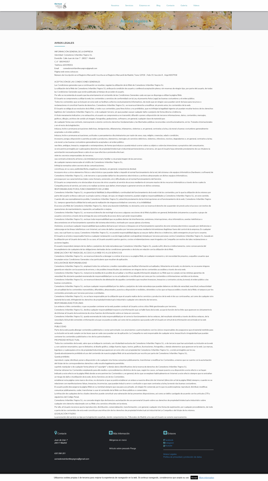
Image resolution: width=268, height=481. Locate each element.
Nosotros (115, 5)
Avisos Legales (170, 454)
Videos (196, 5)
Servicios (129, 5)
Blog (158, 5)
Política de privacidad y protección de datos (182, 456)
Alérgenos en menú (118, 440)
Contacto (170, 5)
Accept (194, 477)
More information (206, 477)
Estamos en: (144, 5)
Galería (184, 5)
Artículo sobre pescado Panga (122, 448)
